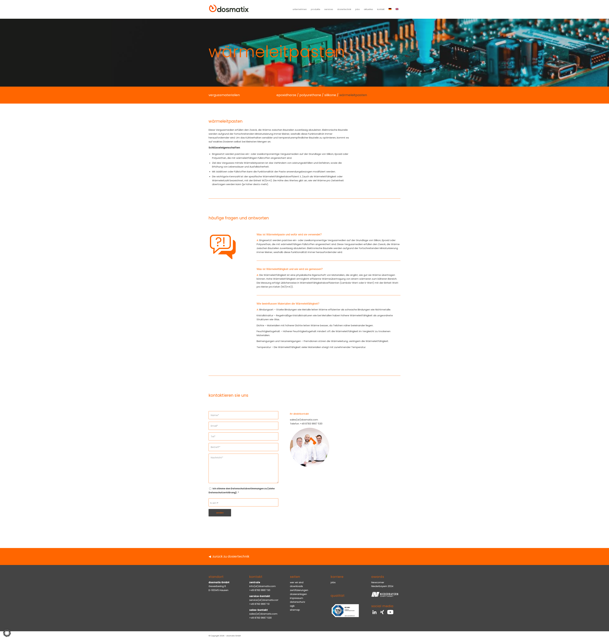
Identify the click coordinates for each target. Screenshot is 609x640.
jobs (333, 582)
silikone (330, 95)
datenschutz (297, 602)
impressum (296, 598)
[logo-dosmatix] (229, 9)
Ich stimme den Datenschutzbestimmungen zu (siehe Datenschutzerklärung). (242, 490)
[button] (7, 633)
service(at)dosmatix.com (264, 600)
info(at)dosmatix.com (262, 586)
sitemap (295, 609)
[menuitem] (300, 9)
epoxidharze (286, 95)
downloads (296, 586)
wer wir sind (296, 582)
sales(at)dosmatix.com (263, 613)
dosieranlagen (298, 594)
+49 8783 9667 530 (260, 617)
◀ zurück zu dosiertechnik (229, 556)
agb (292, 605)
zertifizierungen (299, 590)
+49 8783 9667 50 (259, 590)
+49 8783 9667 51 (259, 604)
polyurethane (310, 95)
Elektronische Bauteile (335, 129)
